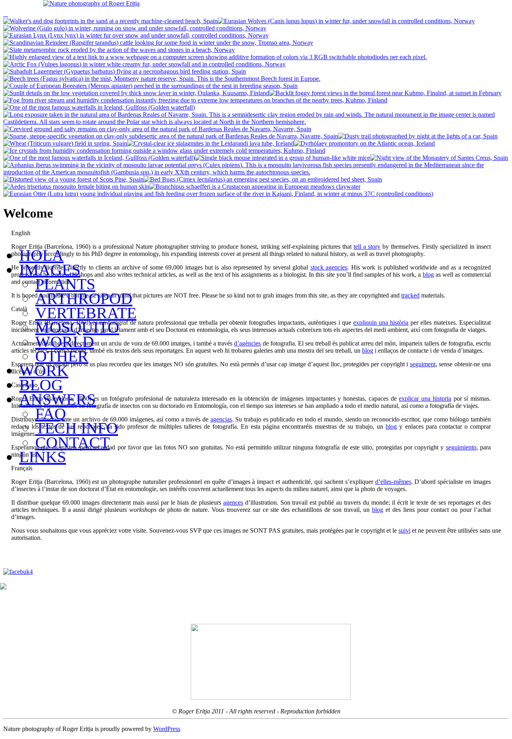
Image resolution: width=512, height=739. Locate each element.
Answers (57, 399)
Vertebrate (85, 313)
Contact (72, 442)
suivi (404, 530)
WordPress (166, 728)
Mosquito (77, 327)
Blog (41, 385)
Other (61, 356)
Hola (41, 255)
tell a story (367, 246)
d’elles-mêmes (393, 481)
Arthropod (83, 299)
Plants (65, 284)
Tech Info (76, 428)
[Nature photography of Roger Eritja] (91, 3)
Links (42, 457)
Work (43, 370)
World (64, 342)
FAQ (50, 414)
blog (377, 509)
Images (49, 270)
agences (233, 502)
